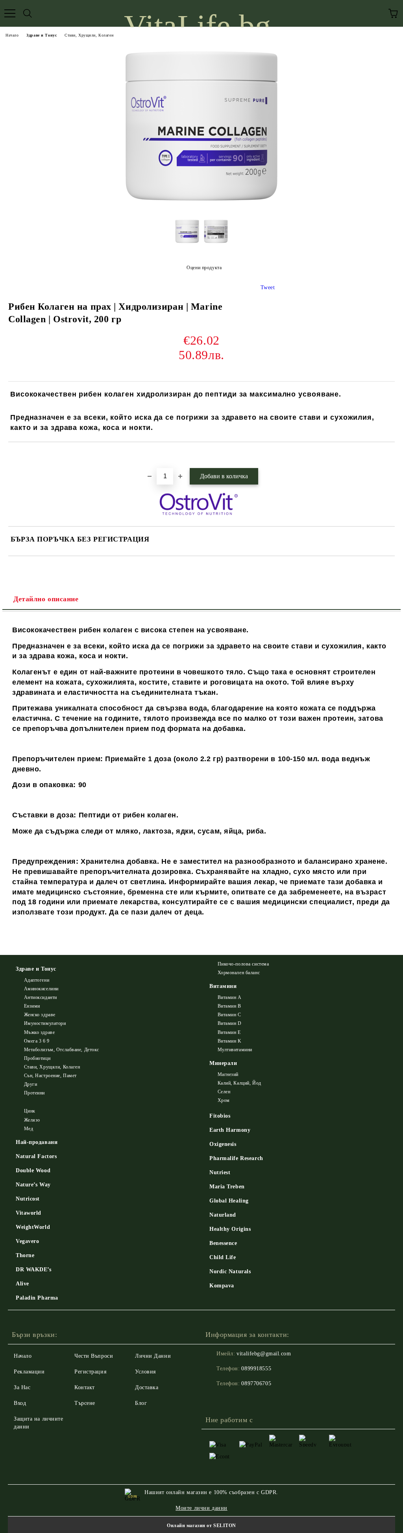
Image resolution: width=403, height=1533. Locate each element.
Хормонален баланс (239, 972)
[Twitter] (233, 1399)
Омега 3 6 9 (37, 1041)
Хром (224, 1100)
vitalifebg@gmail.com (264, 1354)
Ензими (32, 1006)
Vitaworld (28, 1213)
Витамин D (230, 1023)
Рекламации (29, 1372)
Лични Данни (153, 1356)
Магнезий (228, 1074)
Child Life (222, 1257)
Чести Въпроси (93, 1356)
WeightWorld (33, 1227)
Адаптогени (36, 980)
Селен (224, 1091)
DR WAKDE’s (34, 1269)
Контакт (84, 1387)
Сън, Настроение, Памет (50, 1075)
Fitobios (219, 1116)
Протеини (34, 1093)
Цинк (29, 1111)
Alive (22, 1284)
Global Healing (229, 1201)
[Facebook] (215, 1399)
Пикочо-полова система (243, 964)
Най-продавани (36, 1142)
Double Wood (33, 1170)
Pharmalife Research (236, 1158)
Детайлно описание (46, 599)
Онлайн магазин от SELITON (201, 1525)
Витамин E (229, 1032)
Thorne (25, 1255)
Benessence (223, 1243)
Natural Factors (36, 1156)
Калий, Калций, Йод (239, 1083)
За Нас (22, 1387)
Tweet (268, 287)
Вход (20, 1403)
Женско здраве (39, 1014)
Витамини (223, 986)
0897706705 (256, 1383)
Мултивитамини (235, 1049)
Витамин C (229, 1014)
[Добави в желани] (389, 455)
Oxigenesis (223, 1144)
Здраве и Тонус (41, 35)
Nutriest (219, 1172)
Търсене (84, 1403)
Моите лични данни (201, 1508)
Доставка (146, 1387)
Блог (141, 1403)
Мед (28, 1128)
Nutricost (28, 1199)
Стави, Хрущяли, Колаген (89, 35)
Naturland (222, 1215)
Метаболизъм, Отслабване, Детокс (61, 1049)
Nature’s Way (33, 1185)
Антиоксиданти (40, 997)
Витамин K (230, 1041)
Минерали (223, 1063)
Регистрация (90, 1372)
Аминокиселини (41, 988)
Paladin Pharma (37, 1298)
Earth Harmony (229, 1130)
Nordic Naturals (230, 1271)
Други (30, 1084)
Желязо (32, 1120)
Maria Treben (227, 1187)
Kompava (221, 1286)
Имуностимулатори (45, 1023)
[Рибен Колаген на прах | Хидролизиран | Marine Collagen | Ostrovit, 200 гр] (201, 206)
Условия (145, 1372)
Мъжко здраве (39, 1032)
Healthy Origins (230, 1229)
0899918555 (256, 1368)
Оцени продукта (204, 267)
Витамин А (230, 997)
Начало (12, 35)
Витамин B (229, 1006)
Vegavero (27, 1241)
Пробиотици (37, 1058)
